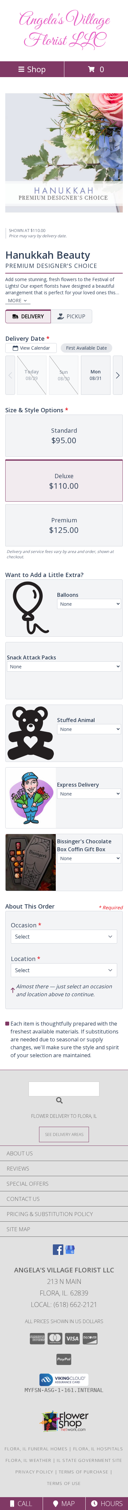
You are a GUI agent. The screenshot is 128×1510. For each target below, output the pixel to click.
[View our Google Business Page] (70, 1253)
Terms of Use (64, 1483)
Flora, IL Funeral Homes (36, 1449)
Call (23, 1503)
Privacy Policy (34, 1472)
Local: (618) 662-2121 (64, 1304)
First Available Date (86, 348)
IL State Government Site (89, 1460)
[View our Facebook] (58, 1253)
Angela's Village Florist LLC (64, 30)
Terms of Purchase (83, 1472)
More (14, 300)
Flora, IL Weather (28, 1460)
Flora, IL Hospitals (98, 1449)
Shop (36, 69)
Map (66, 1503)
